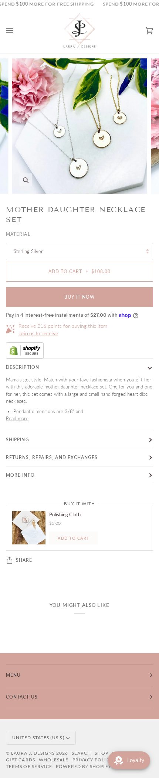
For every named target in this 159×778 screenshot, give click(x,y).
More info (20, 475)
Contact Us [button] (22, 697)
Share (24, 560)
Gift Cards (20, 759)
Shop (101, 753)
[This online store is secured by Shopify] (79, 350)
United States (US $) (38, 737)
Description (22, 367)
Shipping (17, 439)
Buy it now (79, 297)
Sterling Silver (28, 251)
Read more (17, 418)
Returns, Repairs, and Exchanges (52, 457)
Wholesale (54, 759)
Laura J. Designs (33, 753)
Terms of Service (29, 766)
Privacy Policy (92, 759)
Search (81, 753)
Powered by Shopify (83, 766)
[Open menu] (17, 31)
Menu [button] (13, 675)
